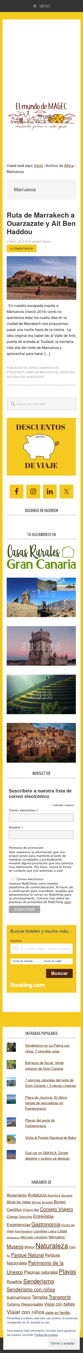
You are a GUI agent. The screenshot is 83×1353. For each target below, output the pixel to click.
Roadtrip (14, 1281)
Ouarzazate (35, 377)
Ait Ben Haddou (46, 372)
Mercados (57, 1236)
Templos (40, 1297)
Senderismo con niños (31, 1289)
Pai (8, 1255)
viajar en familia (57, 1312)
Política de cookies (46, 1335)
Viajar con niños (25, 1312)
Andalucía (37, 1195)
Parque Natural (27, 1254)
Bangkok (66, 1195)
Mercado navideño (34, 1237)
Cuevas (12, 1216)
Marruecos (49, 368)
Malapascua (13, 1237)
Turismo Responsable (25, 1304)
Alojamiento (17, 1195)
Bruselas (47, 1202)
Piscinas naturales (41, 1272)
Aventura (67, 372)
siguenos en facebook (41, 510)
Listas (62, 1230)
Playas (67, 1271)
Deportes (25, 1216)
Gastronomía (45, 1224)
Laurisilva (40, 1231)
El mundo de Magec (41, 115)
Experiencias (18, 1224)
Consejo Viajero (56, 1209)
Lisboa (52, 1231)
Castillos (14, 1209)
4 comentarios (21, 248)
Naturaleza (16, 377)
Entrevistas (43, 1216)
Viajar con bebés (59, 1304)
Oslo (72, 1246)
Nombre (16, 827)
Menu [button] (44, 6)
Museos (15, 1246)
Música (29, 1246)
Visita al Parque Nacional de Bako (50, 1137)
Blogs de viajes (19, 1201)
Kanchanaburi (24, 1231)
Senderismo (38, 1281)
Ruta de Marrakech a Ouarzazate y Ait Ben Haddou (41, 223)
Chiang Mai (31, 1209)
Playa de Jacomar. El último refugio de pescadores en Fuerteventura (46, 1103)
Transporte (60, 1296)
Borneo (36, 1202)
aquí (67, 902)
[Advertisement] (41, 55)
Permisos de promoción (26, 847)
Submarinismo (19, 1297)
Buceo (60, 1201)
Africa (34, 368)
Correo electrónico (24, 810)
